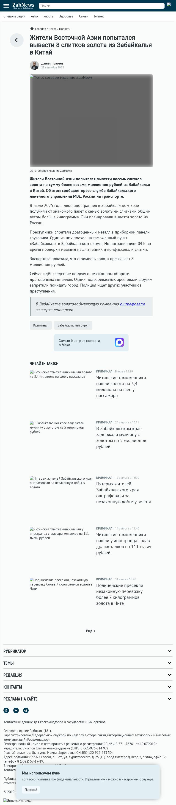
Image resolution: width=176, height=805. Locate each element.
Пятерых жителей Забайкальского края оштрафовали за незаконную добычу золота (123, 493)
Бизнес (99, 16)
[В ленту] (17, 40)
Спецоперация (14, 16)
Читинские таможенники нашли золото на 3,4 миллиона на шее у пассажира (121, 386)
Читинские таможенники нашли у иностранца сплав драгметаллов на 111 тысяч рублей (123, 543)
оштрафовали (132, 304)
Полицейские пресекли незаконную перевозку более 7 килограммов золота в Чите (119, 594)
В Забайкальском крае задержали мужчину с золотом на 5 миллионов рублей (121, 437)
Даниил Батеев (52, 63)
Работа (48, 16)
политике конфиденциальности (59, 779)
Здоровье (66, 16)
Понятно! (31, 789)
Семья (83, 16)
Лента (53, 29)
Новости (64, 29)
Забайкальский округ (73, 325)
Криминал (40, 325)
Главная (40, 29)
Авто (34, 16)
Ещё (89, 631)
